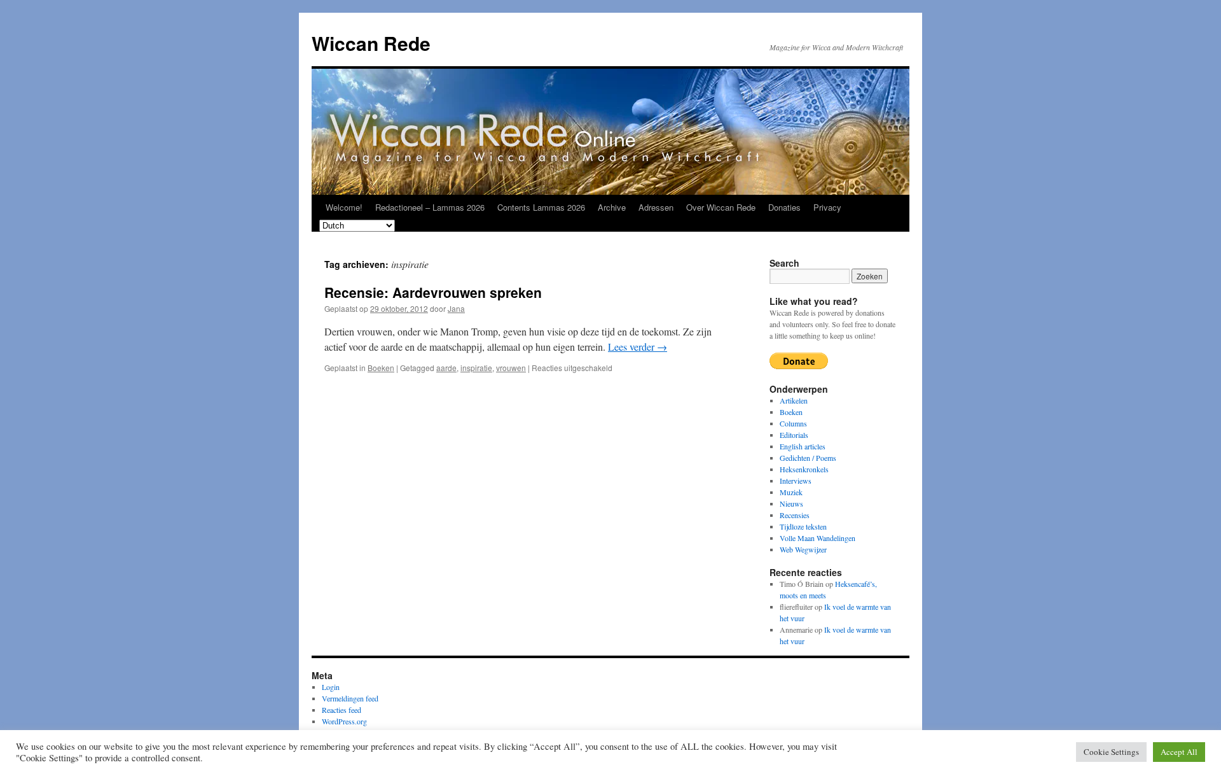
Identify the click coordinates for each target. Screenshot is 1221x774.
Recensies (795, 515)
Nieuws (791, 503)
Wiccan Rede (371, 43)
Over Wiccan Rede (720, 207)
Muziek (791, 492)
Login (331, 687)
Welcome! (344, 207)
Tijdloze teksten (803, 526)
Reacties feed (341, 710)
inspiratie (476, 367)
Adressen (655, 207)
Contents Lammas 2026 (541, 207)
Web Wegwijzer (803, 549)
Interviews (795, 480)
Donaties (784, 207)
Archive (612, 207)
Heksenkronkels (804, 469)
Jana (456, 308)
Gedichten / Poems (808, 458)
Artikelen (794, 400)
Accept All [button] (1179, 751)
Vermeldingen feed (350, 698)
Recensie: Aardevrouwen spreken (433, 292)
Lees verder (637, 346)
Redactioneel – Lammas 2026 (430, 207)
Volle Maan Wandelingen (817, 538)
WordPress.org (344, 721)
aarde (446, 367)
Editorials (794, 435)
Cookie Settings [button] (1111, 751)
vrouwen (511, 367)
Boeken (381, 367)
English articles (802, 446)
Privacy (827, 207)
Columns (793, 423)
